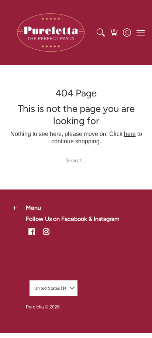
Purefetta (35, 307)
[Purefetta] (50, 32)
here (130, 134)
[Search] (100, 32)
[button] (113, 32)
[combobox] (76, 160)
